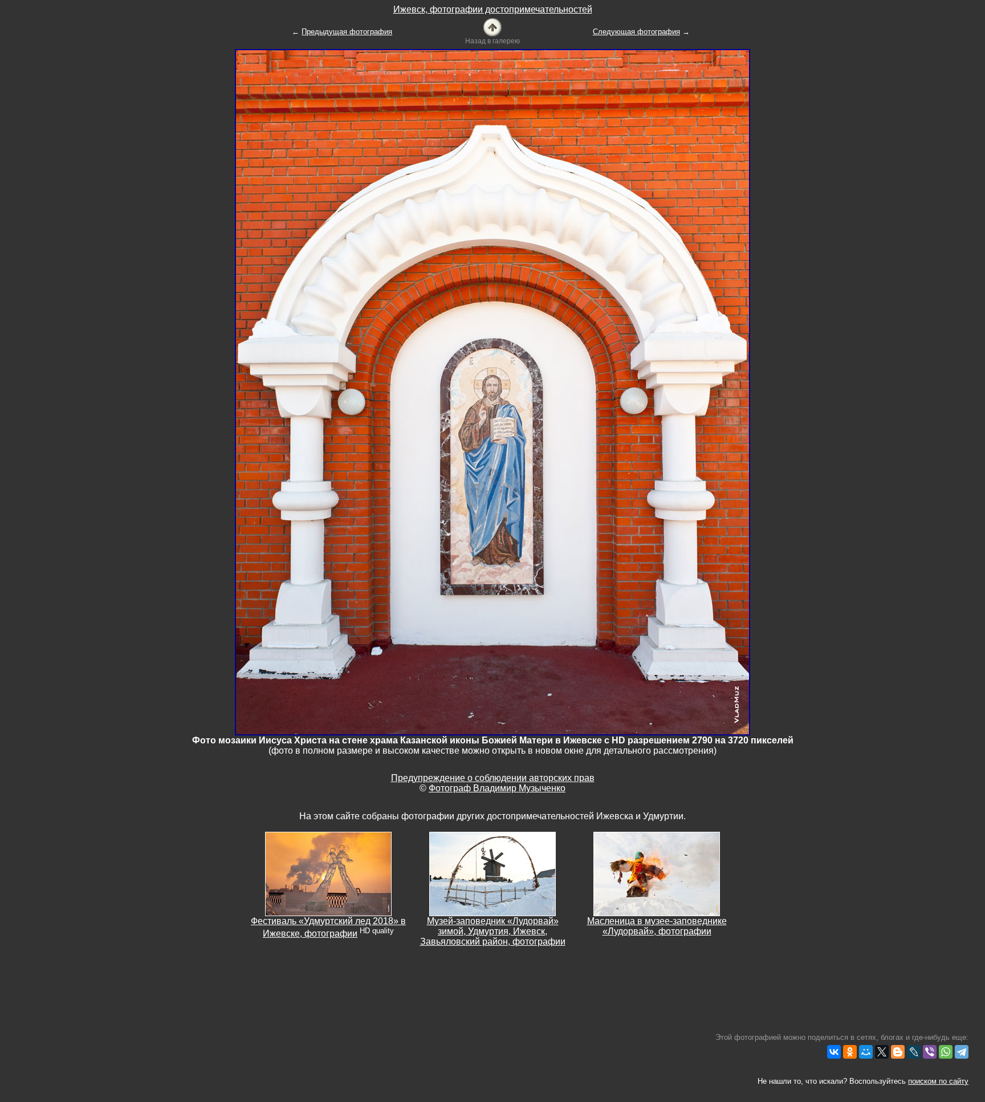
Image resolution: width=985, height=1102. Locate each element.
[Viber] (930, 1052)
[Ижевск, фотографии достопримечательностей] (492, 26)
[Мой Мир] (866, 1052)
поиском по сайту (938, 1081)
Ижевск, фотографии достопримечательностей (492, 9)
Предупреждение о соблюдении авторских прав (493, 778)
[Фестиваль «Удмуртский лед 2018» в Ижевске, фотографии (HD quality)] (328, 873)
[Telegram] (961, 1052)
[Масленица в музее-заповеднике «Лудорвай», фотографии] (656, 873)
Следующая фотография (636, 31)
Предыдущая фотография (347, 31)
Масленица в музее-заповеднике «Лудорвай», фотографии (657, 926)
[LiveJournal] (914, 1052)
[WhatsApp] (946, 1052)
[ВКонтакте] (834, 1052)
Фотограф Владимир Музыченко (497, 788)
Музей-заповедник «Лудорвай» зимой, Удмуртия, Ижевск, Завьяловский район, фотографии (492, 931)
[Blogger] (898, 1052)
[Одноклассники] (850, 1052)
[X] (882, 1052)
